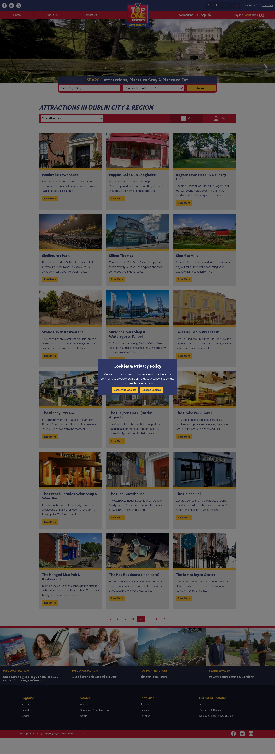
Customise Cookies (125, 389)
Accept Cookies (151, 389)
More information (144, 383)
